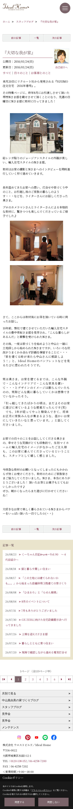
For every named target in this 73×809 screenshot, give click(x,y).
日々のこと (21, 73)
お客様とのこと (41, 73)
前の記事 (16, 38)
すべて (7, 73)
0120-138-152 (19, 761)
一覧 (36, 38)
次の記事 (57, 38)
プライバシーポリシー (41, 790)
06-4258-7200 (37, 761)
